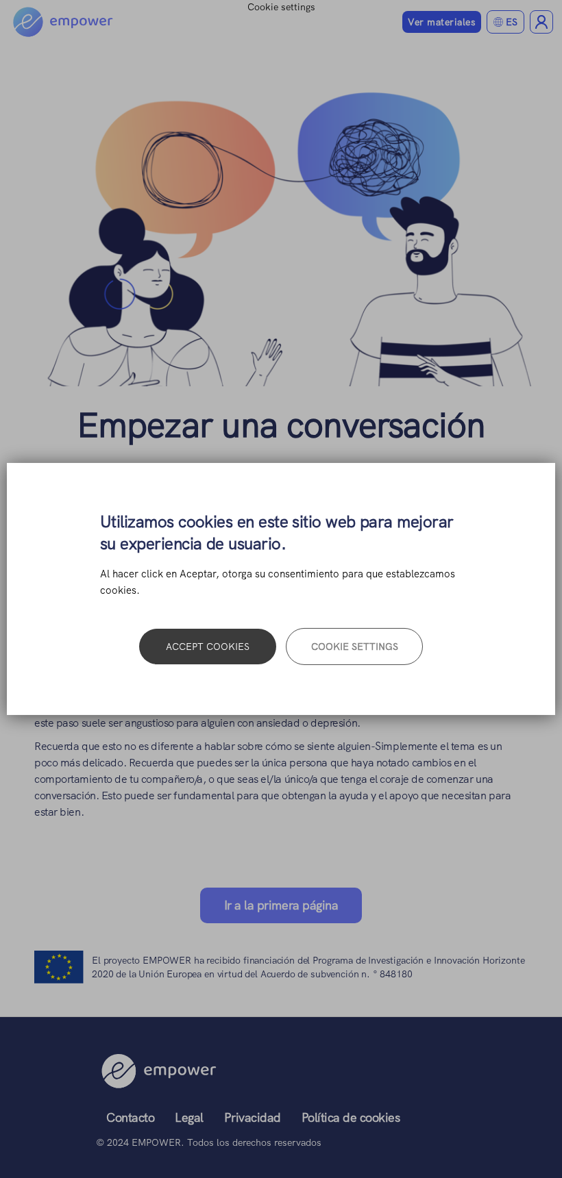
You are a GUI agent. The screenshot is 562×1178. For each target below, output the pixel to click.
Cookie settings (354, 646)
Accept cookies (207, 646)
